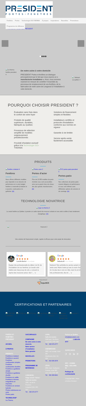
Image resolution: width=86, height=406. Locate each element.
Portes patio (10, 394)
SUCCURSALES (30, 334)
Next (81, 43)
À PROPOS (9, 349)
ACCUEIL (9, 344)
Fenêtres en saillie (12, 377)
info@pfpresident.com (72, 337)
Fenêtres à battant (12, 356)
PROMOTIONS (30, 361)
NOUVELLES (29, 356)
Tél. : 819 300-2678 (51, 361)
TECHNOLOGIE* (11, 398)
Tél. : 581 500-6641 (51, 375)
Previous (5, 43)
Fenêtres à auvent (12, 358)
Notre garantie (30, 351)
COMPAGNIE (29, 339)
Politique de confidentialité (70, 373)
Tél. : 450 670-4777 (31, 392)
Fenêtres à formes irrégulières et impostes (12, 382)
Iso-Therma (9, 400)
